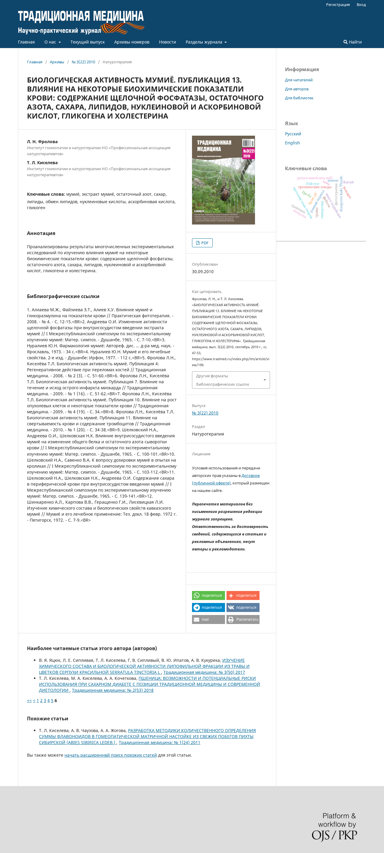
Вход (361, 4)
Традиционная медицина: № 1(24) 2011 (159, 742)
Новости (167, 42)
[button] (208, 595)
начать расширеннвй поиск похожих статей (110, 755)
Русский (293, 134)
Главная (26, 42)
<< (29, 700)
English (292, 143)
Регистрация (338, 4)
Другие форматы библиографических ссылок (222, 380)
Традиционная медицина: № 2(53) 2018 (113, 690)
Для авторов (296, 89)
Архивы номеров (131, 42)
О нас (50, 42)
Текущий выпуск (87, 42)
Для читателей (299, 80)
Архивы (57, 62)
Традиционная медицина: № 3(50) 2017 (204, 672)
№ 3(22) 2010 (83, 62)
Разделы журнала (205, 42)
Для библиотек (299, 98)
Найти (355, 42)
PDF (204, 243)
